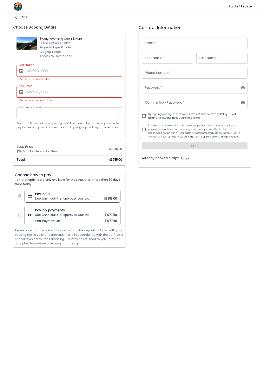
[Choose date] (21, 71)
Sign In (233, 6)
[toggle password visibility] (243, 88)
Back (23, 17)
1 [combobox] (19, 113)
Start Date (26, 65)
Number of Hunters (31, 107)
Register (247, 6)
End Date (25, 86)
